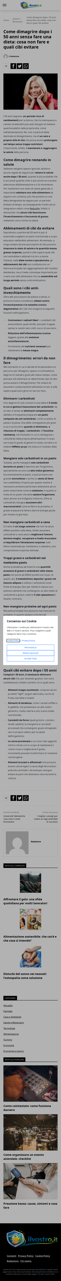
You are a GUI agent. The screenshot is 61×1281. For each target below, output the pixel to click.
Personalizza (30, 647)
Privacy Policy (28, 640)
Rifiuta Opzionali (30, 653)
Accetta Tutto (30, 658)
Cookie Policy (13, 640)
